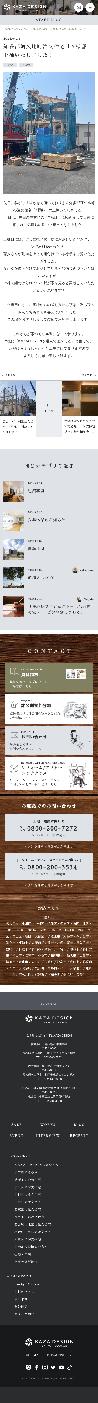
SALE (16, 1124)
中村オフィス (24, 1291)
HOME (7, 29)
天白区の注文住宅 (27, 1239)
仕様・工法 (22, 1254)
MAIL (78, 7)
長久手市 (82, 942)
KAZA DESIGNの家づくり (36, 1164)
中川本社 (21, 1299)
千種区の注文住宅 (27, 1202)
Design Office (26, 1284)
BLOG (79, 1124)
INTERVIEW (48, 1135)
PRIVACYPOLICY (59, 1355)
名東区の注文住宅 (27, 1209)
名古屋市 (12, 923)
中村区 (39, 923)
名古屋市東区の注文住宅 (32, 1232)
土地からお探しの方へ (31, 1246)
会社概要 (21, 1306)
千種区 (52, 923)
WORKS (48, 1124)
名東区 (65, 923)
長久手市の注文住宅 (29, 1217)
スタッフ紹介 (24, 1314)
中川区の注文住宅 (27, 1187)
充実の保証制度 (26, 1261)
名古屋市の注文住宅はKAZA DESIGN (49, 1035)
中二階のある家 (26, 1172)
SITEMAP (33, 1355)
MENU (90, 7)
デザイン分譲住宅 (27, 1179)
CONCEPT (21, 1156)
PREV (11, 376)
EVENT (16, 1135)
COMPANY (21, 1276)
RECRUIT (79, 1135)
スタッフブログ (22, 29)
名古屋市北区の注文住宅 (32, 1224)
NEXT (87, 376)
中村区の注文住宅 (27, 1194)
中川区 (26, 923)
